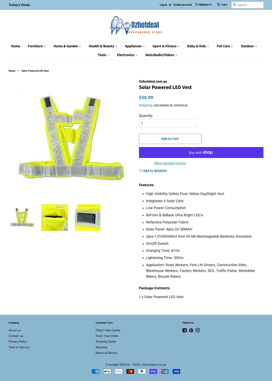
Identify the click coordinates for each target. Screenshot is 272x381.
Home (15, 46)
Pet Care (224, 46)
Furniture (35, 46)
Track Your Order (107, 336)
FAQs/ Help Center (108, 330)
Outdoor (248, 46)
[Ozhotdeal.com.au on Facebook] (184, 331)
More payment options (170, 163)
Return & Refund (106, 352)
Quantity (146, 116)
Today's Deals (19, 5)
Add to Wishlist (154, 170)
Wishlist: (205, 5)
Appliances (133, 46)
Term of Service (19, 347)
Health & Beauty (102, 46)
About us (15, 330)
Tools (102, 54)
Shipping (145, 105)
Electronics (126, 54)
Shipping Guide (106, 341)
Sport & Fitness (165, 46)
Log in (163, 5)
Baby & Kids (197, 46)
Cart (224, 5)
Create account (182, 5)
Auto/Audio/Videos (160, 54)
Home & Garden (66, 46)
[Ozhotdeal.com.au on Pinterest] (191, 331)
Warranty (102, 347)
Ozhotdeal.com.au (154, 364)
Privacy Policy (18, 341)
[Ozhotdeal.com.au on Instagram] (197, 331)
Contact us (16, 336)
